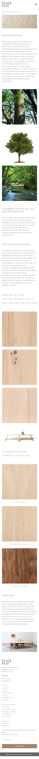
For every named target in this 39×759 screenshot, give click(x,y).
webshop (14, 621)
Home (3, 12)
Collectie (5, 685)
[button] (36, 4)
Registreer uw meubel (9, 712)
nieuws (9, 12)
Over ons (5, 695)
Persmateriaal (6, 714)
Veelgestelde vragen (8, 709)
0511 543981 (6, 678)
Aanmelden (19, 746)
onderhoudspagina (18, 616)
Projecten (5, 688)
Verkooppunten (7, 697)
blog (13, 12)
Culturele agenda (7, 692)
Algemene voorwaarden (13, 754)
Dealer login (6, 716)
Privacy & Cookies (27, 754)
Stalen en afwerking (8, 704)
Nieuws (4, 690)
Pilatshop (5, 700)
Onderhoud (5, 707)
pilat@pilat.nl (6, 681)
